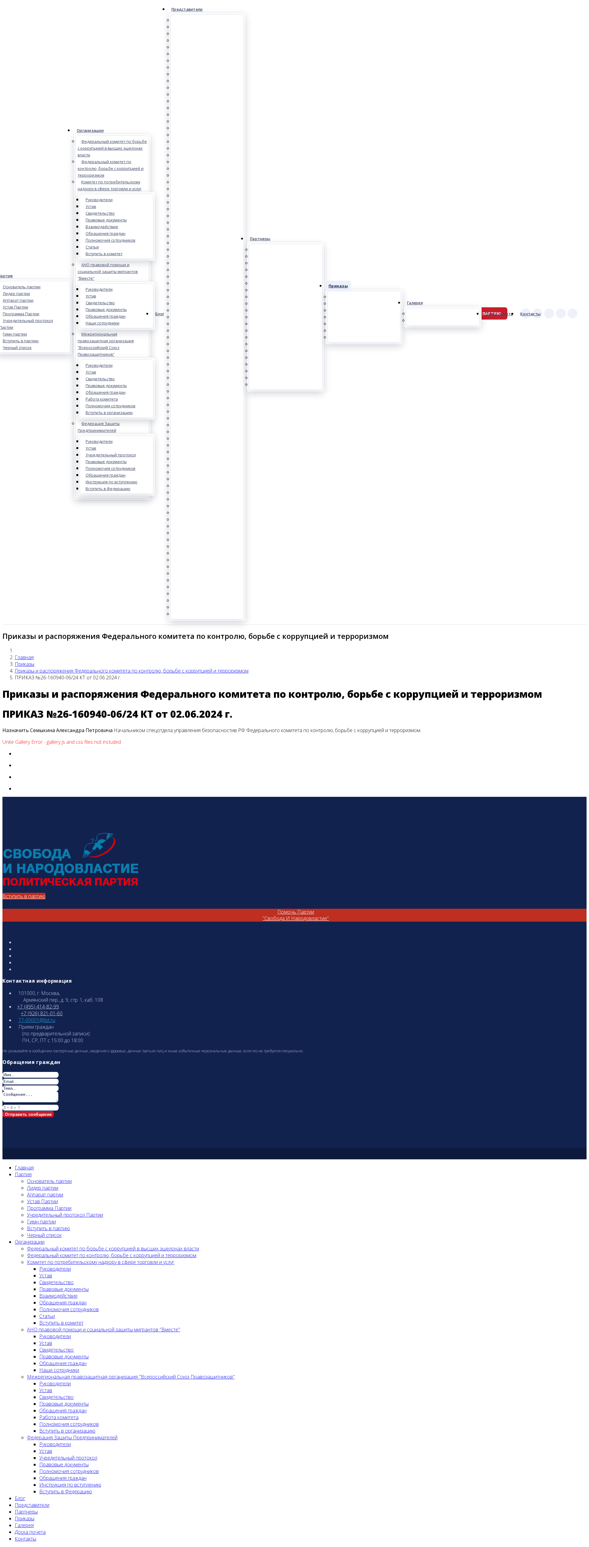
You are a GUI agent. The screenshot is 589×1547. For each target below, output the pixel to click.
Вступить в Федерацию (108, 488)
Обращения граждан (105, 233)
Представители (186, 9)
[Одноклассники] (549, 313)
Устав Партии (42, 1201)
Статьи (92, 247)
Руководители (99, 199)
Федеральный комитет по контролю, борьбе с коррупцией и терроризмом (111, 168)
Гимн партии (41, 1221)
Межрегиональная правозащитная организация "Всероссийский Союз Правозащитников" (106, 344)
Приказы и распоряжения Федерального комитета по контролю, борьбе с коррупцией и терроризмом (131, 670)
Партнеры (260, 238)
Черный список (44, 1235)
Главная (24, 657)
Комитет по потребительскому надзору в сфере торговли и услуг (109, 185)
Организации (90, 130)
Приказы (338, 286)
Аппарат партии (45, 1194)
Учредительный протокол (111, 455)
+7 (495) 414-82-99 (38, 1006)
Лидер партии (42, 1187)
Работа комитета (102, 399)
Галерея (415, 302)
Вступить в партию (23, 896)
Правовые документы (106, 220)
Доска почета (499, 314)
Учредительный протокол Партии (65, 1214)
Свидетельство (100, 213)
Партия (23, 1174)
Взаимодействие (102, 226)
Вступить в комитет (104, 253)
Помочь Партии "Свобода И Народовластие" (296, 915)
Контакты (530, 314)
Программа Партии (49, 1208)
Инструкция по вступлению (111, 482)
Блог (159, 314)
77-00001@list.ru (36, 1020)
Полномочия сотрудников (110, 240)
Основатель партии (49, 1181)
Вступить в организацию (109, 412)
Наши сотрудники (102, 323)
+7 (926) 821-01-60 (42, 1013)
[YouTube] (572, 313)
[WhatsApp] (561, 313)
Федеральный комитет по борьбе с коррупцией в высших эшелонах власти (112, 148)
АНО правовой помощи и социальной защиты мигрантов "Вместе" (108, 271)
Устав (91, 206)
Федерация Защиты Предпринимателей (99, 427)
